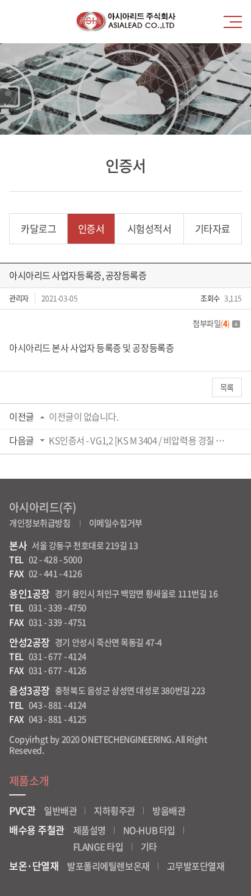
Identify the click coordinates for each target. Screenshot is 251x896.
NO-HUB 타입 (149, 830)
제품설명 (89, 830)
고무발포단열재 (196, 866)
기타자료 (212, 228)
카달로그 (38, 228)
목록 (227, 387)
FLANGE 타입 (98, 846)
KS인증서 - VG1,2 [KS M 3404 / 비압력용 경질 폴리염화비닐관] (140, 440)
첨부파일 (211, 323)
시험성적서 (149, 228)
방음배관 (168, 810)
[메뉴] (236, 22)
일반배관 (60, 810)
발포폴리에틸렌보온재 (108, 866)
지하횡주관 (114, 810)
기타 (149, 846)
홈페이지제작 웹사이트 (85, 750)
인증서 (91, 228)
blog (132, 750)
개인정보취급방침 (40, 522)
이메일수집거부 (116, 522)
